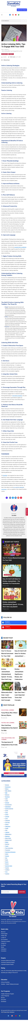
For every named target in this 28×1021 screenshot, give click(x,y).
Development (8, 804)
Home (2, 49)
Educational (7, 596)
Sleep (6, 860)
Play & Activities (16, 553)
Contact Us (3, 943)
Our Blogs (3, 945)
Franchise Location (5, 941)
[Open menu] (2, 15)
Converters (3, 951)
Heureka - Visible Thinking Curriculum (10, 984)
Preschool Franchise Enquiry (8, 962)
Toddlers (7, 869)
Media (2, 947)
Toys (6, 871)
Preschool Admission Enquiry (8, 960)
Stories (11, 598)
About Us (3, 931)
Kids (5, 553)
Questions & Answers (10, 852)
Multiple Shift (8, 840)
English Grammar (9, 808)
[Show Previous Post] (22, 21)
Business (7, 796)
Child (2, 738)
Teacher (7, 868)
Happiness (7, 826)
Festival (13, 596)
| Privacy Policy (6, 1012)
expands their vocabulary (20, 247)
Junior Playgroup (5, 995)
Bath (6, 792)
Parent (11, 54)
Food (6, 818)
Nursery (3, 997)
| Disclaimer (12, 1012)
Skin (6, 858)
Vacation (7, 873)
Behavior (6, 49)
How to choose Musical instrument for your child (7, 653)
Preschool (7, 850)
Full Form (7, 822)
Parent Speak (4, 933)
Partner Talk (4, 935)
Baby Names (8, 790)
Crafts (6, 800)
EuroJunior (3, 999)
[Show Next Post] (25, 21)
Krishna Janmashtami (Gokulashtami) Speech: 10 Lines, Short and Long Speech (13, 604)
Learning (10, 553)
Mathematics (8, 834)
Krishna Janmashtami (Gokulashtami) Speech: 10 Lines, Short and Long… (6, 674)
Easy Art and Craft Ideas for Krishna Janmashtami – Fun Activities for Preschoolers (12, 581)
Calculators (3, 949)
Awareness (8, 787)
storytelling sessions (17, 395)
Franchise (7, 820)
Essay (6, 810)
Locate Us (3, 937)
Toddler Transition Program (7, 993)
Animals (7, 785)
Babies (6, 789)
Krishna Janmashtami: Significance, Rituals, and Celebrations (19, 674)
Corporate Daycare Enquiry (7, 964)
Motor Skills (8, 838)
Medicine (7, 836)
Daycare (7, 802)
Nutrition (7, 844)
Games (6, 824)
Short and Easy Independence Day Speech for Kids (9, 728)
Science (7, 856)
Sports (6, 862)
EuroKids (4, 56)
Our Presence (4, 939)
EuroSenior (3, 1001)
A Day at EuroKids (5, 982)
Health (6, 828)
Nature (6, 842)
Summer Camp (8, 866)
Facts (6, 812)
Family (6, 814)
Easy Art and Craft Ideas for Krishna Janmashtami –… (20, 653)
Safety (6, 854)
